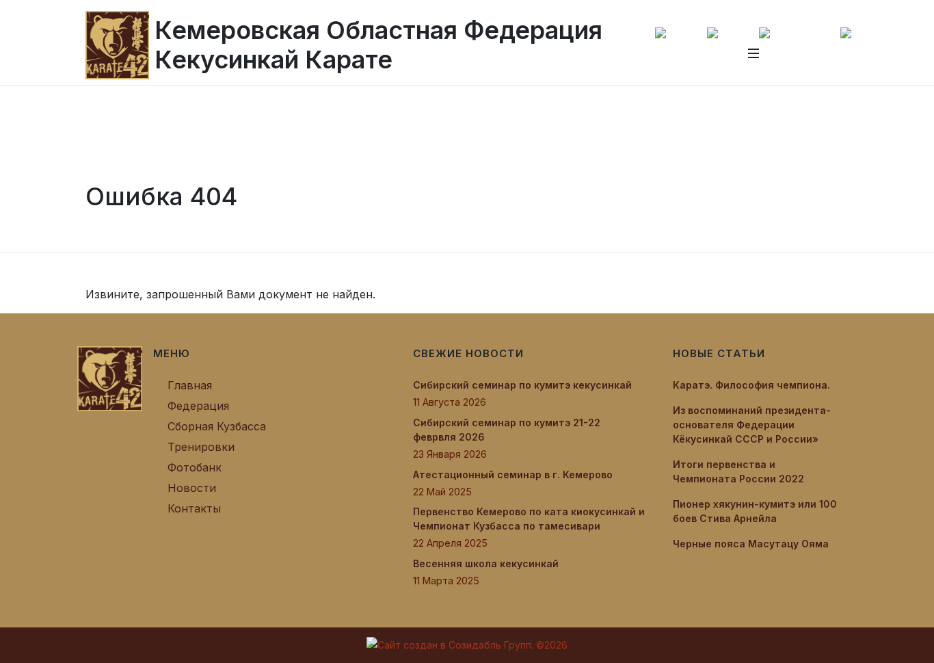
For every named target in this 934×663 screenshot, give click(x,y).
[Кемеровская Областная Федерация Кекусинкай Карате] (109, 378)
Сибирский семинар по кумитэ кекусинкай (522, 385)
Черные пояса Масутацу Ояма (751, 543)
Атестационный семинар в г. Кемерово (513, 474)
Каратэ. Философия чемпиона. (751, 385)
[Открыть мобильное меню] (753, 53)
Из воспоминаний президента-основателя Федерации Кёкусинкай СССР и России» (752, 424)
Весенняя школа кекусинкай (486, 563)
